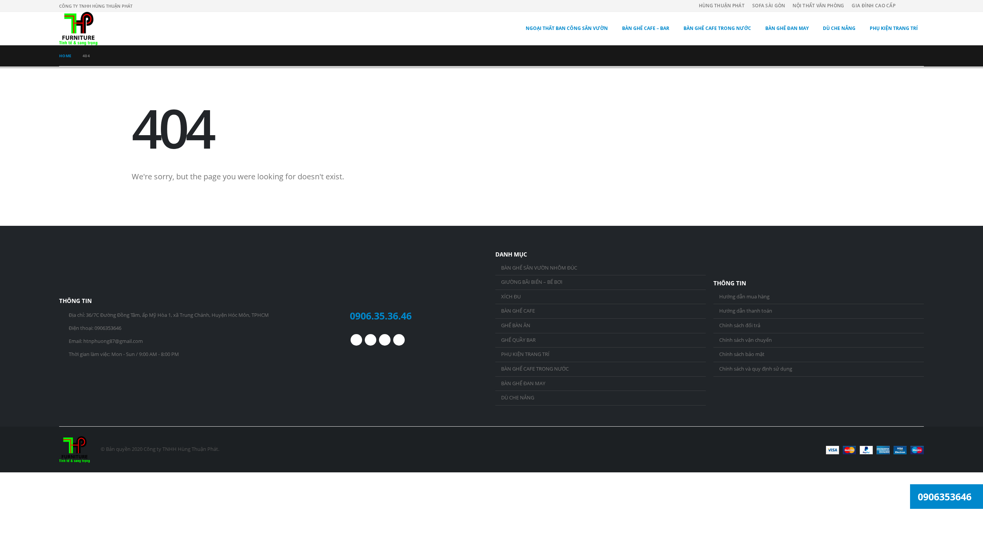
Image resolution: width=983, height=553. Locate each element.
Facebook (356, 340)
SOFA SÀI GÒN (768, 5)
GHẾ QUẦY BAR (518, 340)
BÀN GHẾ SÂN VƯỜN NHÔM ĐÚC (539, 268)
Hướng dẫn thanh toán (745, 311)
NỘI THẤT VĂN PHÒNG (818, 5)
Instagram (385, 340)
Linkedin (399, 340)
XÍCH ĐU (511, 296)
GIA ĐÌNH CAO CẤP (873, 5)
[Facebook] (917, 6)
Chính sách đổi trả (739, 325)
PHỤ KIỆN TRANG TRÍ (894, 28)
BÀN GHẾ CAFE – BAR (645, 28)
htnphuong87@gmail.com (113, 341)
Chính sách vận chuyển (745, 340)
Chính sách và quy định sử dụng (755, 369)
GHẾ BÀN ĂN (515, 325)
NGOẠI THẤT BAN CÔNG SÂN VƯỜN (567, 28)
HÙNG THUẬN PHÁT (722, 5)
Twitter (370, 340)
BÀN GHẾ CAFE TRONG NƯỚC (717, 28)
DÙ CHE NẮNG (839, 28)
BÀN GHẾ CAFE (518, 311)
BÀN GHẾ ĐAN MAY (787, 28)
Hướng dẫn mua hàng (744, 296)
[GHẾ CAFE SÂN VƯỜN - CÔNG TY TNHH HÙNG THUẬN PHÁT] (78, 28)
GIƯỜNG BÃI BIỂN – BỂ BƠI (532, 282)
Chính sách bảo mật (742, 354)
